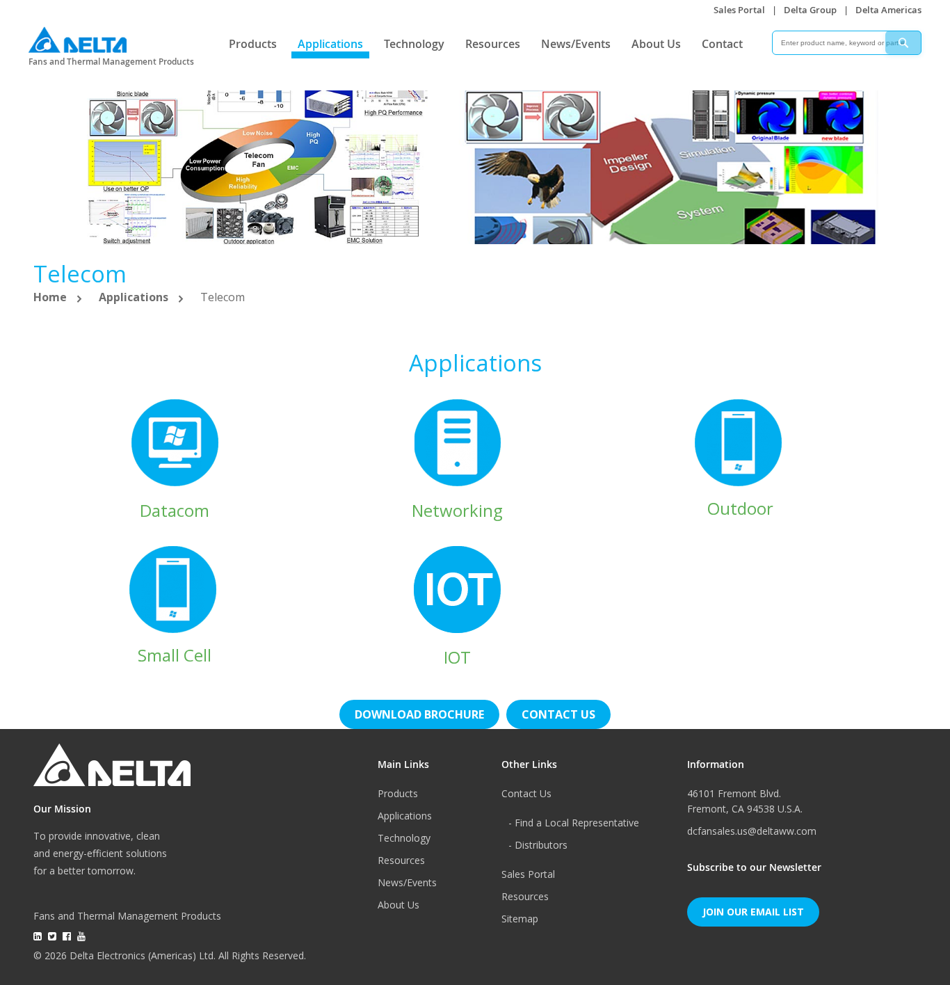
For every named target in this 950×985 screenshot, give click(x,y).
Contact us (558, 714)
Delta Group (810, 9)
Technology (414, 43)
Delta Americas (888, 9)
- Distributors (537, 844)
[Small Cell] (174, 588)
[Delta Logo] (78, 36)
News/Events (576, 43)
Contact (722, 43)
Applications (330, 43)
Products (253, 43)
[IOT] (457, 588)
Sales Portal (739, 9)
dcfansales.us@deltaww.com (751, 831)
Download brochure (419, 714)
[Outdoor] (740, 441)
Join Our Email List (753, 911)
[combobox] (846, 43)
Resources (492, 43)
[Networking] (457, 442)
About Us (656, 43)
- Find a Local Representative (573, 822)
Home (51, 297)
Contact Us (526, 793)
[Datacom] (174, 442)
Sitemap (519, 918)
